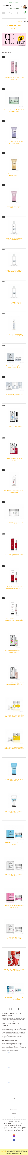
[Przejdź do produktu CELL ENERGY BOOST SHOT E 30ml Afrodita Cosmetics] (14, 640)
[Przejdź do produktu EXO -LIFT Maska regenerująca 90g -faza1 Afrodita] (14, 511)
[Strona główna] (14, 6)
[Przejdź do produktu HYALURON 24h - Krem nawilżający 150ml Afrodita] (14, 800)
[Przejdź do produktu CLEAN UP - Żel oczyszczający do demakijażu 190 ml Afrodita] (14, 227)
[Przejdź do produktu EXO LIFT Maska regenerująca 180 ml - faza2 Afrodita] (14, 480)
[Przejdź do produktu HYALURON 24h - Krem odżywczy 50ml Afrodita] (14, 832)
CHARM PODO (14, 28)
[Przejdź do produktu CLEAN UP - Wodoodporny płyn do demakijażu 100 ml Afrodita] (14, 259)
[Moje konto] (17, 12)
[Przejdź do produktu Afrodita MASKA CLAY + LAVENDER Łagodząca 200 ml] (14, 131)
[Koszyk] (24, 12)
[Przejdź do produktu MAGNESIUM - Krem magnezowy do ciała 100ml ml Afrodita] (14, 989)
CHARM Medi (14, 30)
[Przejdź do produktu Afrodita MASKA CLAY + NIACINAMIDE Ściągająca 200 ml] (14, 99)
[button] (3, 12)
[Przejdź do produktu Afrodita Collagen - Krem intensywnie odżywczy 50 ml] (14, 895)
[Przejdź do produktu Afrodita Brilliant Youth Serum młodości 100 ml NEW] (14, 67)
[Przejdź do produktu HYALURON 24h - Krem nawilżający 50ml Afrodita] (14, 864)
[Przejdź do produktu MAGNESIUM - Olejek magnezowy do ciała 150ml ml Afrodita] (14, 958)
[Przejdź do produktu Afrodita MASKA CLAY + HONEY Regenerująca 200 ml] (14, 163)
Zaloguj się (20, 21)
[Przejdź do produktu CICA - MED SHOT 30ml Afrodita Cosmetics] (14, 415)
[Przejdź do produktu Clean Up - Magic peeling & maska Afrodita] (14, 385)
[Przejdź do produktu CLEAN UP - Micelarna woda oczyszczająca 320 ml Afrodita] (14, 291)
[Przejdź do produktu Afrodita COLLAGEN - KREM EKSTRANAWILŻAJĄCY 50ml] (14, 926)
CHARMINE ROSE (14, 25)
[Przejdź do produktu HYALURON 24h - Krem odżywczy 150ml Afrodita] (14, 768)
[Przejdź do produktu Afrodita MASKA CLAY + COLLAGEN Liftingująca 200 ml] (14, 195)
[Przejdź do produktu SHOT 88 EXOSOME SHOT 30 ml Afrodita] (14, 448)
